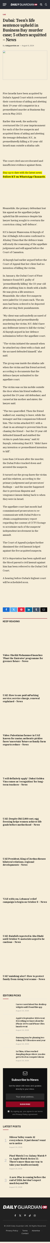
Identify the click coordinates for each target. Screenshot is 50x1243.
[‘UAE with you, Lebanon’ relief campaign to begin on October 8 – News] (25, 882)
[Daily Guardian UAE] (24, 4)
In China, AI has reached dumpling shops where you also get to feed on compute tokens (30, 1054)
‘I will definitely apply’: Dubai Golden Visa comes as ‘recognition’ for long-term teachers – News (23, 781)
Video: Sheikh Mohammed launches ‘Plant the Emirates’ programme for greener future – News (23, 658)
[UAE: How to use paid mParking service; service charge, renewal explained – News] (25, 679)
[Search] (41, 4)
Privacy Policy (22, 1114)
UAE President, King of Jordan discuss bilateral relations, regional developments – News (24, 861)
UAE (4, 15)
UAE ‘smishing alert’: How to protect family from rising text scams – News (24, 978)
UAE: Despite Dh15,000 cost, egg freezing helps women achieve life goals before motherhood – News (22, 821)
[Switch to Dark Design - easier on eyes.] (45, 4)
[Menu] (4, 4)
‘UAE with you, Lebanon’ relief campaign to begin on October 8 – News (25, 900)
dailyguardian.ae (12, 46)
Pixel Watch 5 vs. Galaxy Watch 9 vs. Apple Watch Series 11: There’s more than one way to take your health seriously (27, 1160)
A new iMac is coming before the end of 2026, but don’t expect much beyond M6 (27, 1180)
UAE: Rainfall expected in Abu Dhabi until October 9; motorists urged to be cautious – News (24, 939)
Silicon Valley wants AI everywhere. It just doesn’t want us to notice (27, 1140)
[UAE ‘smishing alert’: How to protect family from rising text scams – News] (25, 959)
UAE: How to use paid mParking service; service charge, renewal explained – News (21, 698)
